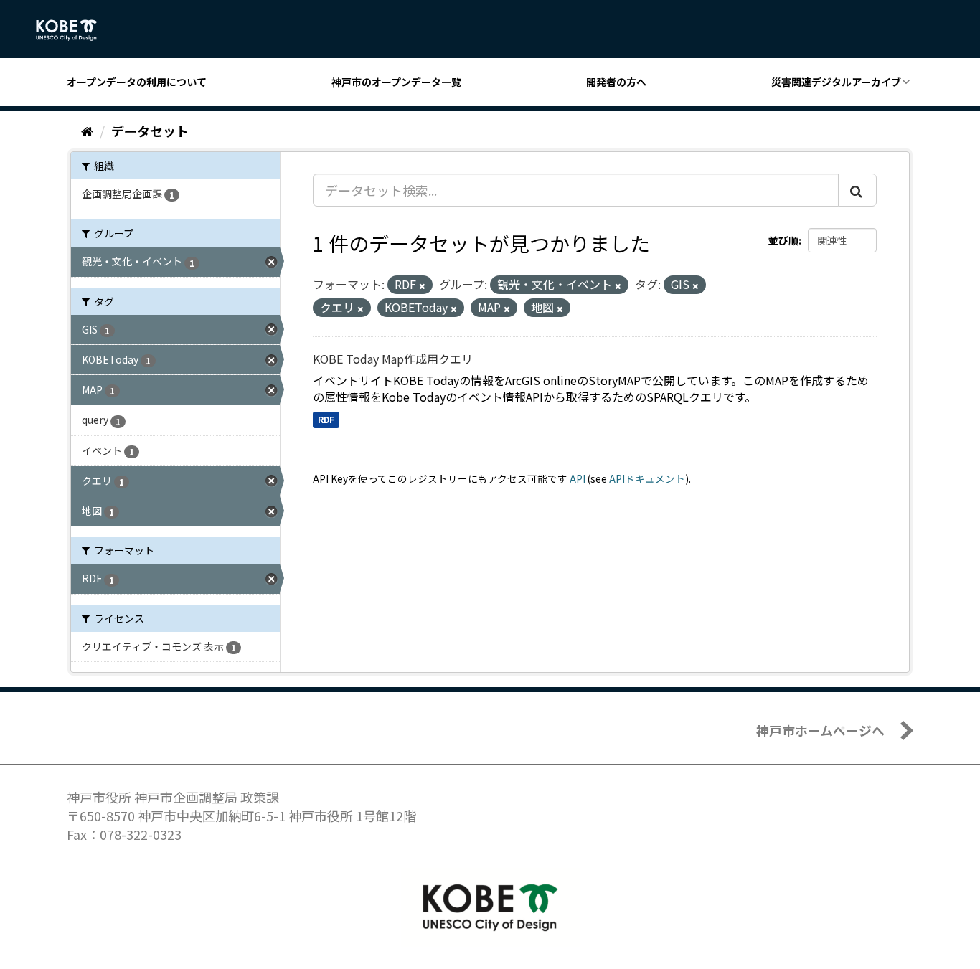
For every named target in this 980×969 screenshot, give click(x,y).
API (577, 478)
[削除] (422, 285)
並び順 (783, 240)
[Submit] (857, 190)
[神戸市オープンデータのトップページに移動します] (74, 30)
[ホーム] (87, 130)
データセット (150, 130)
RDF (326, 419)
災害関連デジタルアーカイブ (836, 82)
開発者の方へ (616, 82)
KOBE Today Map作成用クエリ (393, 358)
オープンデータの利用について (137, 82)
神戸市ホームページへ (820, 730)
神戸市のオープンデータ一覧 (396, 82)
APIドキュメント (647, 478)
